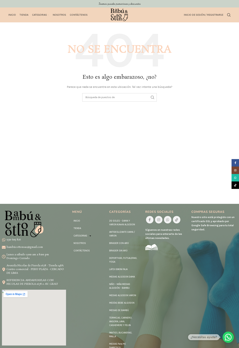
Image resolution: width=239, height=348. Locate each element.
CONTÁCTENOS (82, 250)
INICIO (77, 220)
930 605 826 (14, 240)
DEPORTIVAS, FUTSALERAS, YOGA (123, 260)
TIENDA (77, 228)
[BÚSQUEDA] (152, 97)
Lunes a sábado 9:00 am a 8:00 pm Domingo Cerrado (28, 256)
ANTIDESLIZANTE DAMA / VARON (122, 234)
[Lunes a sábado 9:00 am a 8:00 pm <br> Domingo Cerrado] (4, 256)
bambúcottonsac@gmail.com (25, 247)
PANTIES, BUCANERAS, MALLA (120, 334)
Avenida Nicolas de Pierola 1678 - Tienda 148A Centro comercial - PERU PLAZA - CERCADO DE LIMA (35, 269)
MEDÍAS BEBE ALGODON (121, 302)
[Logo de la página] (119, 14)
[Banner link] (119, 3)
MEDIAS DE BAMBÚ (119, 310)
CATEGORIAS (80, 235)
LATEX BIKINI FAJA (118, 269)
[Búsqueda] (229, 15)
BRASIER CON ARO (119, 243)
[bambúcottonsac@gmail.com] (4, 247)
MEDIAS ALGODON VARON (122, 295)
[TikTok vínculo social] (176, 219)
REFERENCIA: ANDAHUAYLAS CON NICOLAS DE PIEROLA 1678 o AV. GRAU (32, 282)
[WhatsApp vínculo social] (167, 219)
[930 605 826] (4, 240)
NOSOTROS (80, 243)
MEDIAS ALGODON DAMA (122, 276)
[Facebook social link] (149, 219)
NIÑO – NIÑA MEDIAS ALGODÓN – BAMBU (119, 286)
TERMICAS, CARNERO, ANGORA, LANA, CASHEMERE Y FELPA (120, 321)
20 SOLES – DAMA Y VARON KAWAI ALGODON (122, 222)
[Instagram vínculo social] (158, 219)
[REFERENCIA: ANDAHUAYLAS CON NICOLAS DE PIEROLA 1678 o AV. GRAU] (4, 282)
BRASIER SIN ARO (118, 250)
